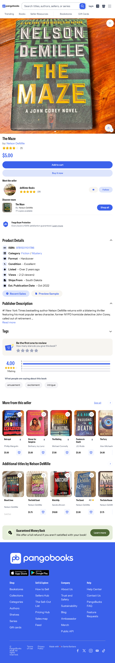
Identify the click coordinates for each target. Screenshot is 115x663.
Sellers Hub (42, 595)
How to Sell (42, 589)
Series (13, 621)
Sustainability (69, 605)
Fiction (25, 253)
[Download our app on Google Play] (39, 573)
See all (97, 403)
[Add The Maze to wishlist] (110, 23)
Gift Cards (83, 13)
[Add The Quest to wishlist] (91, 475)
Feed (38, 625)
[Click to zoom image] (57, 76)
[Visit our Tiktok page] (103, 650)
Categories (16, 601)
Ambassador (68, 618)
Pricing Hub (42, 612)
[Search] (83, 6)
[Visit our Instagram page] (91, 650)
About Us (66, 589)
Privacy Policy (41, 647)
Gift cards (15, 627)
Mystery (37, 253)
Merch (65, 625)
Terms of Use (30, 647)
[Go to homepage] (10, 6)
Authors (14, 608)
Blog (63, 612)
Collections (16, 595)
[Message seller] (93, 190)
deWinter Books (27, 187)
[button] (57, 240)
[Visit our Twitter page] (84, 650)
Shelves (14, 614)
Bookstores (66, 13)
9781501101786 (25, 247)
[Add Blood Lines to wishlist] (19, 475)
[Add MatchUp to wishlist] (67, 475)
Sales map (41, 618)
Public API (67, 631)
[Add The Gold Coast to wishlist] (43, 475)
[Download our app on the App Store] (19, 573)
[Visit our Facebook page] (78, 650)
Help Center (94, 589)
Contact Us (93, 595)
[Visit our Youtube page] (97, 650)
